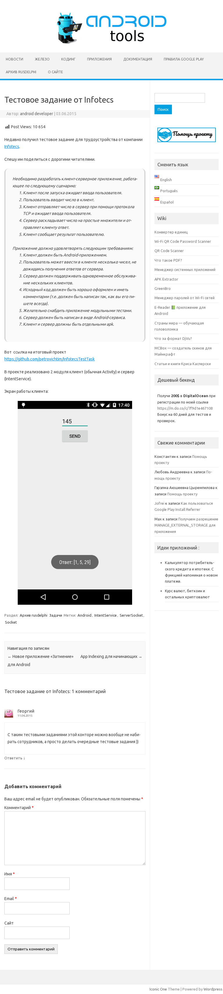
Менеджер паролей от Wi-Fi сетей (184, 298)
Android (84, 615)
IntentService (105, 615)
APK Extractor (166, 279)
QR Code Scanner (169, 251)
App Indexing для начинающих (111, 656)
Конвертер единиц (171, 232)
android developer (36, 113)
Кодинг (68, 59)
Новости (14, 59)
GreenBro (162, 288)
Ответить (13, 758)
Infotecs (11, 146)
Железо (42, 59)
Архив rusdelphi (21, 72)
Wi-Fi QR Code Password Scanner (182, 241)
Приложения (99, 59)
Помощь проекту (182, 494)
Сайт (9, 923)
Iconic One (158, 989)
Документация (137, 59)
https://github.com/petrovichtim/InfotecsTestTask (49, 359)
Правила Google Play (184, 59)
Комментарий (19, 807)
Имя (9, 874)
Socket (11, 622)
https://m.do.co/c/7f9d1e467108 (185, 408)
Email (10, 898)
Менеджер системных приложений (184, 269)
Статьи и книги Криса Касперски (182, 364)
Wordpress (213, 989)
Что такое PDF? (168, 260)
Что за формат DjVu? (173, 338)
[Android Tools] (111, 42)
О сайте (55, 72)
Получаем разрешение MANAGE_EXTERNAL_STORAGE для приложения (186, 525)
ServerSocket (131, 615)
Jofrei (159, 503)
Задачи (55, 615)
